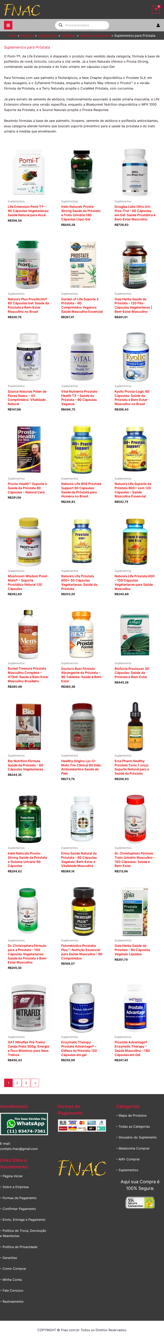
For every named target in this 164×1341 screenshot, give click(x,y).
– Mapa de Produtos (131, 1115)
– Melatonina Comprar (133, 1148)
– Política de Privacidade (18, 1247)
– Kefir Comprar (128, 1159)
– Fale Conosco (11, 1290)
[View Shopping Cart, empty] (156, 9)
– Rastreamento (12, 1301)
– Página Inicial (11, 1176)
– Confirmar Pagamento (18, 1209)
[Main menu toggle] (8, 25)
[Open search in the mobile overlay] (82, 25)
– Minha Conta (11, 1280)
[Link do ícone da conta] (158, 25)
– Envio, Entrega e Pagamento (23, 1220)
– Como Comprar (13, 1269)
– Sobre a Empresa (14, 1187)
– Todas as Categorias (133, 1126)
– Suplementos (127, 1170)
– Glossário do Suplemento (136, 1137)
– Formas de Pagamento (18, 1198)
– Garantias (8, 1258)
